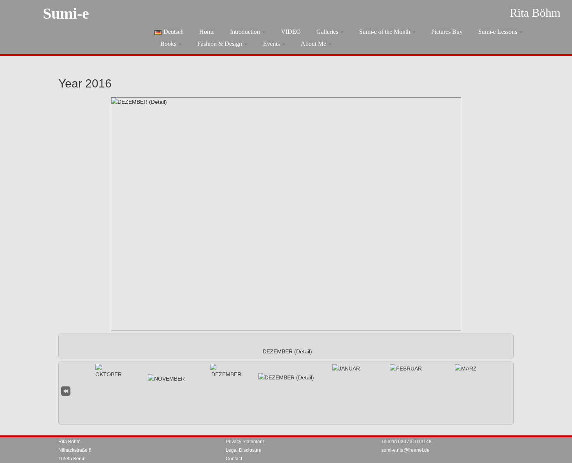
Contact (234, 458)
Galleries (328, 31)
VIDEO (291, 31)
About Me (314, 43)
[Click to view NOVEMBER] (166, 378)
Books (169, 43)
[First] (65, 390)
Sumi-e (66, 13)
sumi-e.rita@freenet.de (405, 450)
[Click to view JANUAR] (346, 368)
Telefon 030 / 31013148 (406, 441)
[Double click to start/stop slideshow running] (286, 377)
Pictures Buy (447, 31)
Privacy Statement (245, 441)
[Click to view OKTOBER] (108, 371)
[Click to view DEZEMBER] (226, 371)
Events (272, 43)
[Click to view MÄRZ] (466, 368)
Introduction (245, 31)
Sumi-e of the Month (385, 31)
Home (206, 31)
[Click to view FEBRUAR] (406, 368)
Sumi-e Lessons (498, 31)
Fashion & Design (220, 43)
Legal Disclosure (243, 450)
